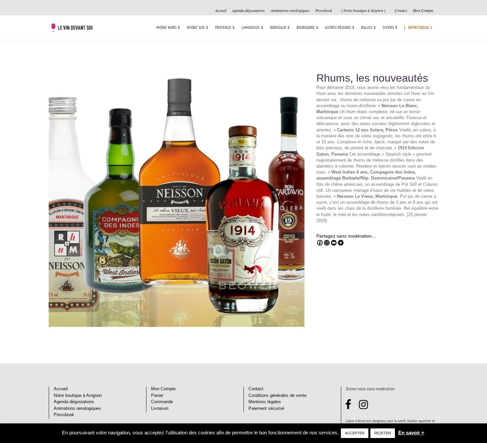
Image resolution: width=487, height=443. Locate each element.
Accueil (220, 10)
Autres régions (338, 27)
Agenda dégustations (248, 10)
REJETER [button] (382, 433)
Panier (157, 395)
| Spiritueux (416, 27)
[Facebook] (320, 243)
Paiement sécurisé (266, 408)
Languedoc (251, 27)
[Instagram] (327, 243)
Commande (162, 401)
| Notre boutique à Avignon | (363, 10)
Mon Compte (423, 10)
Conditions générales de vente (277, 395)
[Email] (334, 243)
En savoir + (411, 432)
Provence (223, 27)
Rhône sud (196, 27)
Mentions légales (264, 401)
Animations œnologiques (290, 10)
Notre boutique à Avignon (78, 395)
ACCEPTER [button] (354, 433)
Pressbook (323, 10)
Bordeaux (278, 27)
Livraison (159, 408)
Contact (401, 10)
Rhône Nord (166, 27)
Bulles (366, 27)
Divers (388, 27)
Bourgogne (306, 27)
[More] (341, 243)
